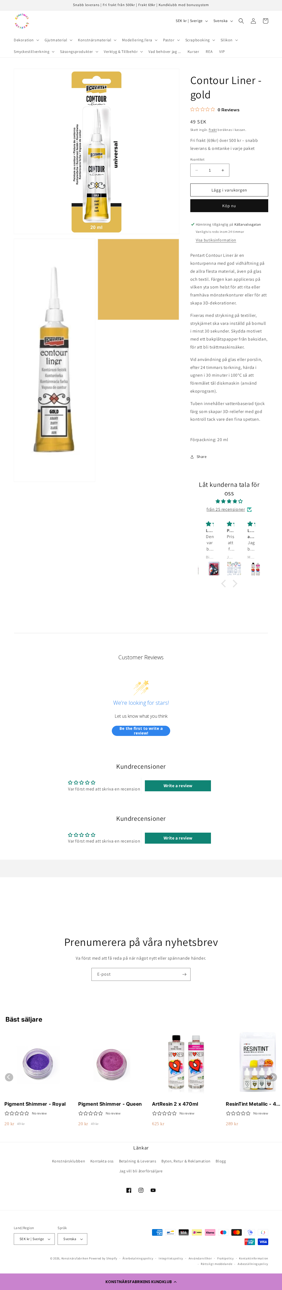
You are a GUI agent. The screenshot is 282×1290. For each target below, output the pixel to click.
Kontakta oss (102, 1161)
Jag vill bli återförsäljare (141, 1170)
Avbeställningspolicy (253, 1264)
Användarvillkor (200, 1258)
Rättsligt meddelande (216, 1264)
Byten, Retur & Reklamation (186, 1161)
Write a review (178, 786)
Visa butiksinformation (216, 240)
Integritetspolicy (171, 1258)
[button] (141, 1281)
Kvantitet (197, 159)
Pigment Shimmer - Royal (35, 1104)
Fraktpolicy (225, 1258)
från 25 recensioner (226, 509)
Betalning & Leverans (137, 1161)
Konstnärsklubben (68, 1161)
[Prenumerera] (184, 974)
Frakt (213, 130)
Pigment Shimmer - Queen (110, 1104)
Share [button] (202, 456)
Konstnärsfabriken (74, 1258)
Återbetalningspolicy (138, 1258)
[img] (229, 501)
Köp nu (229, 205)
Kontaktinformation (253, 1258)
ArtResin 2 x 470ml (175, 1104)
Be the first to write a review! (141, 731)
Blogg (221, 1161)
